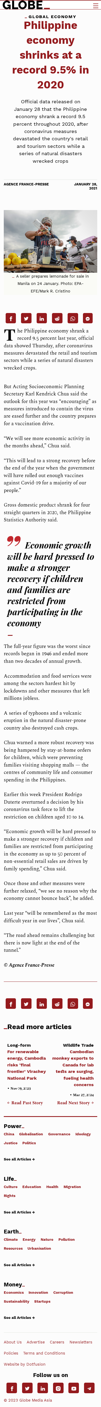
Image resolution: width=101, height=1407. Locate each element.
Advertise (36, 1342)
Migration (72, 1187)
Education (31, 1187)
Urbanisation (39, 1248)
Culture (11, 1187)
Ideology (83, 1134)
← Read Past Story (25, 1103)
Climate (11, 1239)
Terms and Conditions (44, 1353)
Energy (29, 1239)
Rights (9, 1195)
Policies (11, 1353)
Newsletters (80, 1342)
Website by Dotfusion (25, 1364)
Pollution (66, 1239)
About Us (13, 1342)
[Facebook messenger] (88, 318)
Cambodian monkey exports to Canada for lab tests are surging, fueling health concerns (72, 1065)
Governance (59, 1134)
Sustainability (16, 1301)
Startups (42, 1301)
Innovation (38, 1292)
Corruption (63, 1292)
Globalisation (31, 1134)
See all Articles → (19, 1159)
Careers (57, 1342)
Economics (14, 1292)
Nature (47, 1239)
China (9, 1134)
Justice (11, 1143)
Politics (29, 1143)
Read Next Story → (75, 1103)
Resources (13, 1248)
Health (52, 1187)
